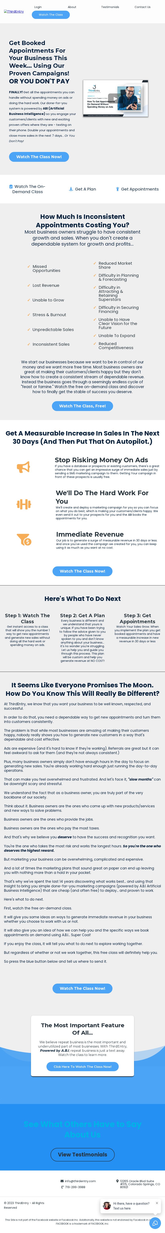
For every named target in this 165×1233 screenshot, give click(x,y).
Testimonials (110, 7)
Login (38, 7)
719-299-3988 (75, 1187)
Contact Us (143, 7)
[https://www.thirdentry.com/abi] (14, 11)
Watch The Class (51, 15)
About (72, 7)
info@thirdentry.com (80, 1181)
